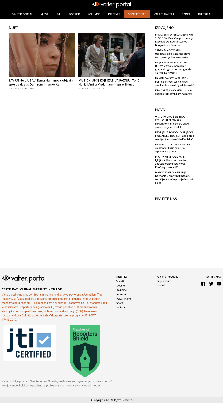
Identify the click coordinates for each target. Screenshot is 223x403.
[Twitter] (211, 284)
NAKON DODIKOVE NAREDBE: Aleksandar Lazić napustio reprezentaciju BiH (172, 148)
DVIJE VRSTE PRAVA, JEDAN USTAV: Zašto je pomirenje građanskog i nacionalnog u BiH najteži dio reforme (173, 68)
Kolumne (94, 14)
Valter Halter (124, 298)
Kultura (204, 14)
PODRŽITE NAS (137, 14)
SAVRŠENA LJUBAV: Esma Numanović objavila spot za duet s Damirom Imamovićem (41, 82)
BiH (59, 14)
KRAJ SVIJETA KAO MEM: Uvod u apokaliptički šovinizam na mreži (173, 92)
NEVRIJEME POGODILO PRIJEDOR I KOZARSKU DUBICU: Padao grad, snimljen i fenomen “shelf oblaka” (175, 136)
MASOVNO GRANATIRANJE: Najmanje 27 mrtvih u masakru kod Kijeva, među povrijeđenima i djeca (174, 177)
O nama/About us (167, 276)
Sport (186, 14)
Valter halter (164, 14)
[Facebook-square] (203, 284)
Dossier (74, 14)
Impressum (164, 281)
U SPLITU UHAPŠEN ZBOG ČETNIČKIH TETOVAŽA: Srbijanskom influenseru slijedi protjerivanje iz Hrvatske (172, 122)
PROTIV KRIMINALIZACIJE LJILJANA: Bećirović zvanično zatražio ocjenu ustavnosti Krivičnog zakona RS (171, 162)
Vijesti (45, 14)
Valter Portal (22, 14)
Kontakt (162, 285)
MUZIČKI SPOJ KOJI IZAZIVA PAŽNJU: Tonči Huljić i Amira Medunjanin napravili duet (109, 82)
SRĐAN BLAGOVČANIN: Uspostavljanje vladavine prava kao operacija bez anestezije (172, 54)
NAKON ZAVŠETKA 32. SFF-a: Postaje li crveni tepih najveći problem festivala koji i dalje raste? (175, 81)
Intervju (114, 14)
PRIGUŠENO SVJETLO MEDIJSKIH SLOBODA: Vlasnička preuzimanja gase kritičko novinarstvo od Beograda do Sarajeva (174, 40)
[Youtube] (219, 284)
